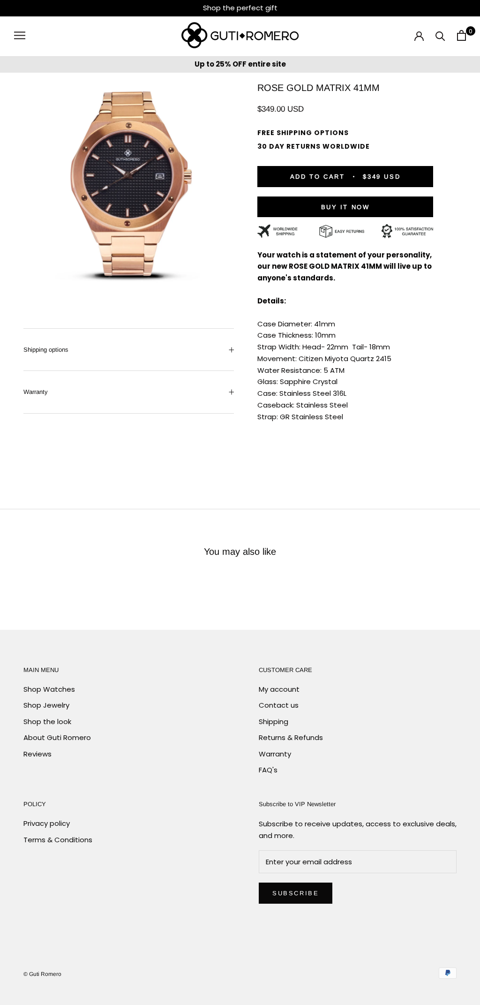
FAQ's (268, 770)
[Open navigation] (19, 35)
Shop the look (47, 721)
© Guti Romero (42, 974)
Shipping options (45, 349)
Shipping (273, 721)
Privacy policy (46, 823)
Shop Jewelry (46, 705)
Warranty (35, 391)
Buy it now (345, 207)
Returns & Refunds (291, 737)
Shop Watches (49, 689)
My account (279, 689)
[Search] (440, 35)
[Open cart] (461, 35)
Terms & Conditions (57, 840)
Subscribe (295, 893)
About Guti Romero (57, 737)
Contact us (279, 705)
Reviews (37, 754)
